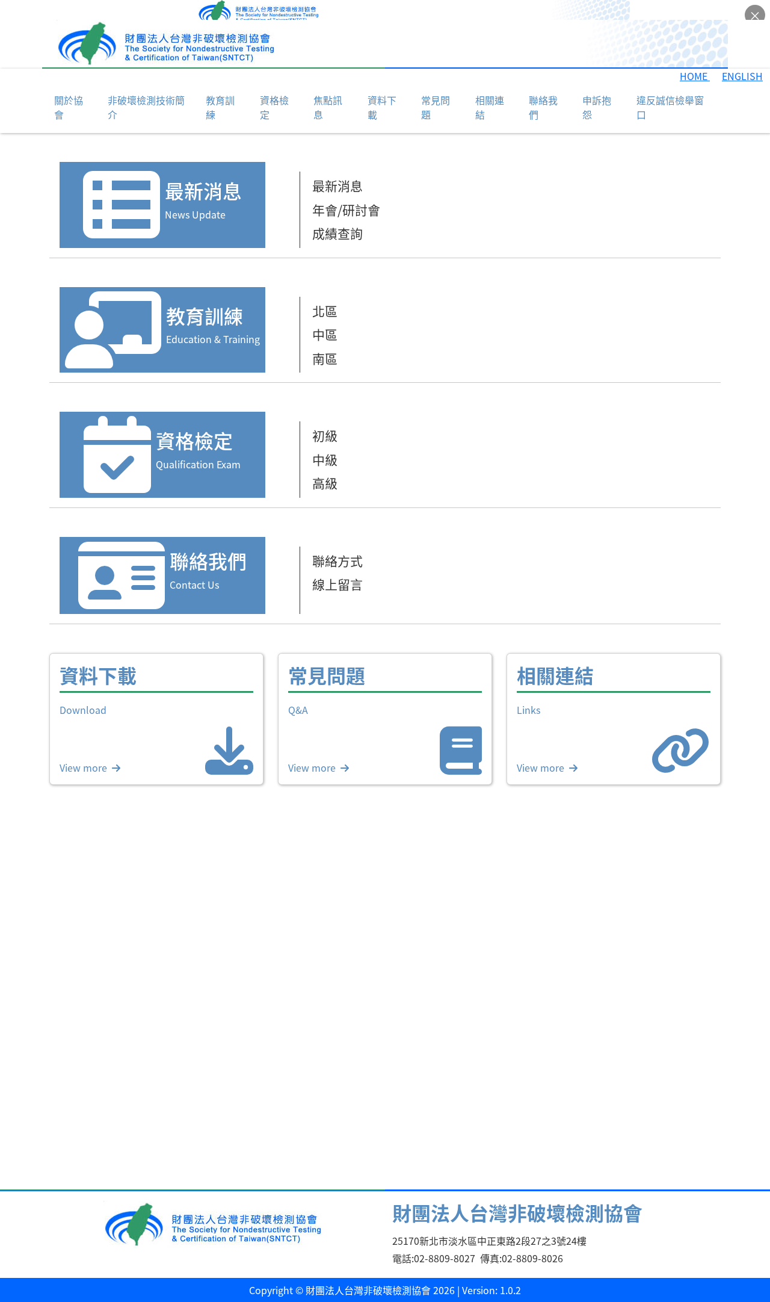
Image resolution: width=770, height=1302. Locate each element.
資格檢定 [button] (274, 87)
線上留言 (337, 564)
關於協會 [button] (68, 87)
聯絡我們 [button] (543, 87)
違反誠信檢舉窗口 (670, 87)
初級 (324, 415)
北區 (324, 291)
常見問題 (435, 87)
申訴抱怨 (596, 87)
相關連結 (489, 87)
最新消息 (337, 166)
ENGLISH (742, 56)
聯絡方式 (337, 541)
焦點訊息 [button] (327, 87)
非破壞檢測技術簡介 (146, 87)
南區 (324, 338)
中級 (324, 439)
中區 (324, 314)
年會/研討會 (346, 190)
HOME (695, 56)
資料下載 (382, 87)
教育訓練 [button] (220, 87)
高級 (324, 463)
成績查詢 (337, 213)
